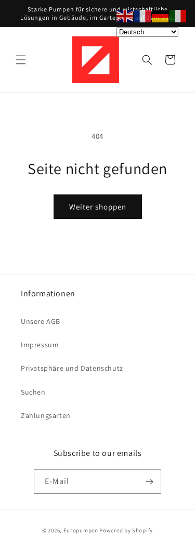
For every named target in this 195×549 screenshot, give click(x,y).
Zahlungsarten (46, 415)
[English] (125, 15)
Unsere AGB (40, 321)
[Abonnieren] (149, 481)
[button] (20, 59)
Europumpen (80, 530)
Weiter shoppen (97, 207)
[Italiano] (178, 15)
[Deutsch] (161, 15)
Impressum (40, 344)
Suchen (33, 392)
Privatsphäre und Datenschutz (72, 368)
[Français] (143, 15)
